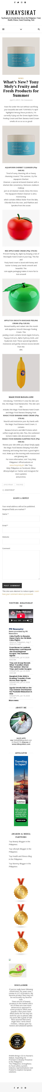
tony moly (19, 485)
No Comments (26, 100)
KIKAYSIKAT (21, 12)
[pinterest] (25, 2)
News (21, 78)
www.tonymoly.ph (17, 465)
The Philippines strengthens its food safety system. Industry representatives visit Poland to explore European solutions (21, 1068)
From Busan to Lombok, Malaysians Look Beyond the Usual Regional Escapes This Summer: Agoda (20, 651)
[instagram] (22, 2)
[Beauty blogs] (21, 916)
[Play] (12, 620)
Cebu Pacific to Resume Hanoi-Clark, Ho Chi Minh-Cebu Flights (20, 638)
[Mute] (28, 620)
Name (5, 514)
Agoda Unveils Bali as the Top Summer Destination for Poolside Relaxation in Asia (20, 691)
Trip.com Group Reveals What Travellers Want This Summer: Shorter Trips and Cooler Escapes (20, 666)
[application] (21, 616)
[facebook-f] (15, 2)
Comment (6, 548)
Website (5, 537)
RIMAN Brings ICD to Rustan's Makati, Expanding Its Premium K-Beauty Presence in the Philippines (21, 1058)
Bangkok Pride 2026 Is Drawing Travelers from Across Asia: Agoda (20, 678)
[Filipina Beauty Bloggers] (21, 890)
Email (5, 525)
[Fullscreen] (31, 620)
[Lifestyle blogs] (21, 943)
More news (14, 700)
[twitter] (18, 2)
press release (8, 485)
